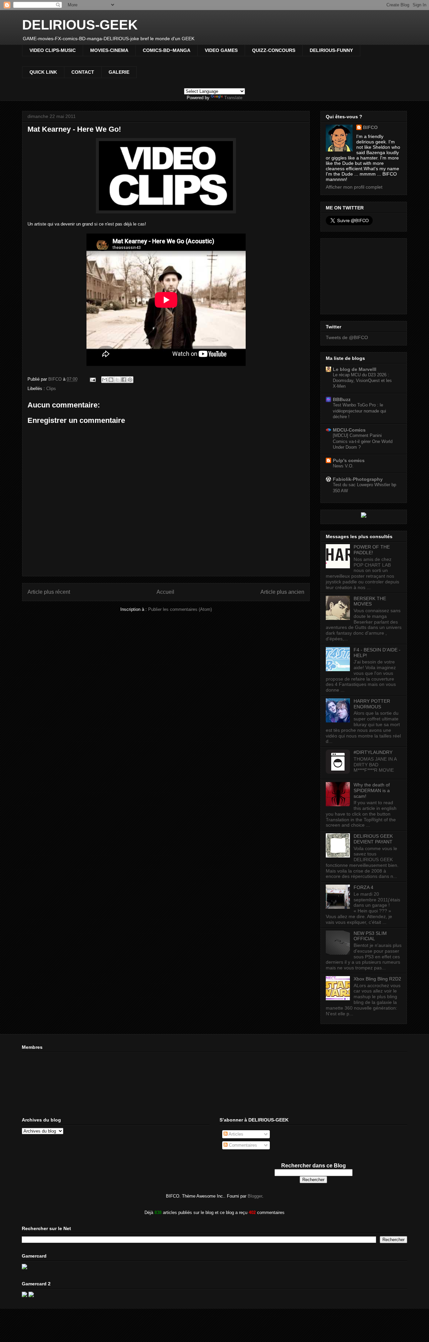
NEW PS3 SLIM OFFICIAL (370, 936)
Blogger (255, 1196)
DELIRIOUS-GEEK (80, 24)
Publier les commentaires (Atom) (180, 609)
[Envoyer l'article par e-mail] (92, 379)
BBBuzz (342, 399)
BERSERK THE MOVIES (370, 601)
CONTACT (82, 72)
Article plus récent (48, 592)
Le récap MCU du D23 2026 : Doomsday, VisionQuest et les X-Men (362, 380)
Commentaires (242, 1145)
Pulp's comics (349, 460)
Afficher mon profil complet (354, 187)
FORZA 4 (363, 887)
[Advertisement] (359, 274)
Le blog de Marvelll (354, 369)
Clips (51, 388)
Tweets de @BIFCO (347, 337)
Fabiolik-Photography (358, 479)
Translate (233, 97)
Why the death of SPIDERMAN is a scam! (372, 790)
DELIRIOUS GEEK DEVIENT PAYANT (373, 838)
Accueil (165, 592)
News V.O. (343, 465)
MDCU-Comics (349, 430)
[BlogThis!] (111, 379)
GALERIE (119, 72)
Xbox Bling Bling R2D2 (377, 978)
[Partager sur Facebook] (123, 379)
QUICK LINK (43, 72)
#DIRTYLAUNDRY (373, 752)
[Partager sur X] (117, 379)
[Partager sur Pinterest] (130, 379)
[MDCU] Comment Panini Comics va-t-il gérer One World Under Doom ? (362, 441)
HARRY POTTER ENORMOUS (372, 703)
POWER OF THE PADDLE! (372, 549)
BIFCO (370, 127)
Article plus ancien (282, 592)
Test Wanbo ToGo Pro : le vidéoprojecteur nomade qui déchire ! (359, 410)
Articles (235, 1134)
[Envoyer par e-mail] (104, 379)
